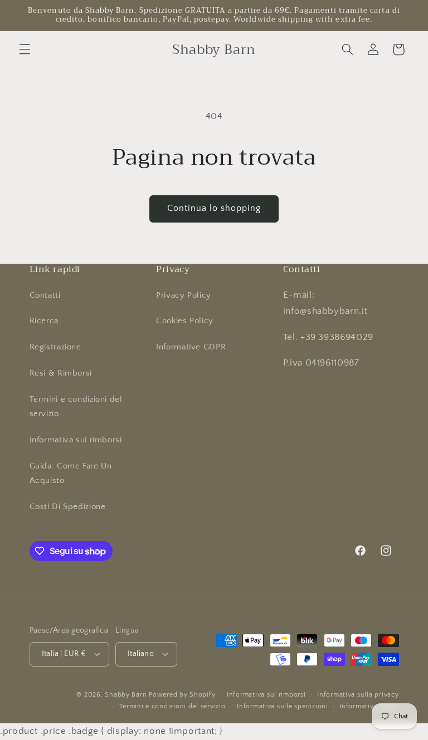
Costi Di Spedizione (68, 506)
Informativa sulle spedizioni (282, 706)
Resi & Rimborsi (61, 373)
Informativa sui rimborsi (76, 440)
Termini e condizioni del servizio (76, 406)
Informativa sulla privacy (357, 694)
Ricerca (44, 321)
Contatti (45, 295)
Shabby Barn (126, 694)
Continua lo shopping (214, 208)
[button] (24, 49)
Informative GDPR (191, 347)
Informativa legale (368, 706)
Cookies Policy (184, 321)
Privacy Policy (183, 295)
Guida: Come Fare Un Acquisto (71, 473)
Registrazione (55, 347)
